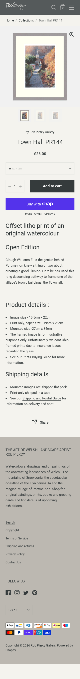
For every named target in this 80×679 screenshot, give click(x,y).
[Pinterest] (34, 592)
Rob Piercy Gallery (42, 132)
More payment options (40, 214)
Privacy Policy (15, 554)
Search (10, 522)
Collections (26, 20)
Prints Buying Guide (36, 357)
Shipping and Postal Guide (41, 398)
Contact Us (13, 562)
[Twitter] (25, 592)
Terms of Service (17, 538)
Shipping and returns (20, 546)
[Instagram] (16, 592)
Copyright (12, 530)
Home (10, 20)
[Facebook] (8, 592)
